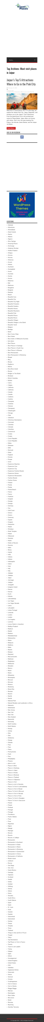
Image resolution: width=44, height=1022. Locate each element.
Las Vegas (11, 601)
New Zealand (12, 717)
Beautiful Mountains (14, 311)
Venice (10, 974)
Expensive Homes (13, 473)
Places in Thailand (13, 777)
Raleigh (10, 828)
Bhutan (10, 362)
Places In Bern (12, 765)
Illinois (10, 550)
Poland (10, 803)
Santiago (10, 872)
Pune (9, 819)
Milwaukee (11, 675)
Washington (11, 993)
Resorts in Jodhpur (13, 837)
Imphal (10, 552)
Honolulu (10, 538)
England (10, 455)
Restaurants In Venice (14, 854)
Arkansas (11, 260)
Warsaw (10, 991)
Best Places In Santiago (15, 345)
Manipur (10, 652)
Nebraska (11, 705)
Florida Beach (12, 489)
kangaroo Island (12, 587)
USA (9, 965)
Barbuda (10, 292)
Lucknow (10, 622)
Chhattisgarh (11, 410)
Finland (10, 482)
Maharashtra (11, 638)
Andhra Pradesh (12, 250)
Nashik (10, 696)
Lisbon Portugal (12, 610)
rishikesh (10, 861)
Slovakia (10, 895)
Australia (10, 274)
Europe (10, 459)
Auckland (10, 267)
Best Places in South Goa (15, 348)
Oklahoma (11, 738)
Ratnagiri (10, 830)
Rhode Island (12, 858)
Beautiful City (12, 299)
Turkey (10, 949)
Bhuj (9, 359)
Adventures (11, 227)
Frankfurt (10, 496)
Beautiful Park (12, 313)
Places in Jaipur (12, 770)
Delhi (9, 448)
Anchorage (11, 246)
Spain (9, 902)
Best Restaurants (13, 352)
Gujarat (10, 519)
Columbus (11, 429)
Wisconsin (11, 997)
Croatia (10, 434)
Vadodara (10, 967)
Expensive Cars (12, 466)
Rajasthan (11, 823)
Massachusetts (12, 656)
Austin (10, 271)
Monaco (10, 684)
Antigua (10, 253)
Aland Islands (12, 232)
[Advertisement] (22, 33)
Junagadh (11, 584)
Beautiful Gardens (13, 306)
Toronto (10, 944)
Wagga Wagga (12, 988)
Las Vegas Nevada (13, 603)
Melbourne (11, 663)
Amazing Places (13, 243)
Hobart (10, 533)
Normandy (11, 721)
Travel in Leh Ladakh (14, 946)
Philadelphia (11, 758)
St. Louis (10, 907)
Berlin (9, 332)
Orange (10, 740)
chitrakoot (11, 417)
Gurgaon (10, 522)
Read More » (11, 128)
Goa (9, 508)
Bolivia (10, 366)
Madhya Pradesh (13, 626)
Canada (10, 392)
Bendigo (10, 329)
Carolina (10, 399)
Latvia (9, 605)
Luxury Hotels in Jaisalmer (16, 624)
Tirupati (10, 935)
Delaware (10, 445)
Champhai (11, 401)
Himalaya (10, 529)
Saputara (10, 875)
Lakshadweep (12, 598)
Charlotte (10, 403)
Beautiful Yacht (12, 325)
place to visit (11, 763)
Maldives (10, 645)
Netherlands (11, 707)
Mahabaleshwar (12, 636)
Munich (10, 694)
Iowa (9, 566)
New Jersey (11, 710)
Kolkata (10, 596)
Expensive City (12, 468)
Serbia (10, 881)
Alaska (10, 234)
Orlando (10, 742)
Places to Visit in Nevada (15, 793)
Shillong (10, 886)
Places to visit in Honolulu (15, 784)
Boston (10, 371)
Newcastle (11, 719)
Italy (9, 568)
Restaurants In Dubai (14, 844)
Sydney (10, 921)
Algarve (10, 239)
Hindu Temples (12, 531)
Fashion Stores (12, 480)
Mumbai (10, 691)
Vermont (10, 977)
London (10, 615)
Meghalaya (11, 661)
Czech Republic (12, 438)
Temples (10, 926)
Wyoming (10, 1004)
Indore (10, 564)
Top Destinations (13, 939)
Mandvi (10, 649)
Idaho (9, 547)
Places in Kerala (13, 772)
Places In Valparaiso (14, 779)
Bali (9, 283)
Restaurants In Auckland (15, 842)
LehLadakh (11, 608)
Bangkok (10, 290)
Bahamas (11, 280)
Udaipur (10, 951)
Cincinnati (11, 422)
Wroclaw (10, 1002)
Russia (10, 863)
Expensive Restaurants (15, 475)
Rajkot (10, 826)
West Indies (11, 995)
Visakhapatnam (12, 981)
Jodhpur (10, 582)
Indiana (10, 557)
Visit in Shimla (12, 986)
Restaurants (11, 840)
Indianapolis (11, 561)
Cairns (10, 383)
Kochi (9, 594)
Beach (10, 294)
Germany (10, 506)
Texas (9, 928)
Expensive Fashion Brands (16, 471)
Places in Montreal (13, 775)
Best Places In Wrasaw (15, 350)
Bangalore (11, 287)
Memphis (10, 666)
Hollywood (11, 536)
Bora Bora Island (13, 369)
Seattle (10, 879)
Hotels (10, 540)
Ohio (9, 733)
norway (10, 731)
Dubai (9, 452)
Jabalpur (10, 573)
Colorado (10, 427)
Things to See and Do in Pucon (17, 933)
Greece (10, 513)
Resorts (10, 833)
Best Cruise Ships (13, 334)
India (9, 554)
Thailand (10, 930)
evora (9, 461)
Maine (9, 640)
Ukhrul (10, 956)
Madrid (10, 631)
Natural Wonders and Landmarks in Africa (20, 703)
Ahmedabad (11, 229)
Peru (9, 756)
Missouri (10, 680)
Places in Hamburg (13, 768)
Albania (10, 236)
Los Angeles (11, 619)
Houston (10, 545)
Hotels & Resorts (13, 543)
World (9, 1000)
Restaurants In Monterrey (15, 849)
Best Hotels (11, 336)
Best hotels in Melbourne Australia (18, 338)
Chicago (10, 413)
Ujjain (9, 953)
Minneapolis (11, 677)
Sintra (9, 893)
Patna (9, 749)
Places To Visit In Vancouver (16, 800)
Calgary (10, 385)
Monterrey (11, 687)
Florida (10, 485)
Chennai (10, 406)
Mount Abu (11, 689)
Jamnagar (11, 580)
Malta (9, 647)
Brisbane (10, 376)
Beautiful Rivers (12, 318)
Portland (10, 807)
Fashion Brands (12, 478)
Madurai (10, 633)
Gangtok (10, 499)
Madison (10, 629)
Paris (9, 745)
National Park (12, 700)
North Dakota (12, 726)
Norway (10, 728)
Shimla (10, 888)
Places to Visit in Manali (15, 789)
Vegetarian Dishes (13, 970)
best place (11, 341)
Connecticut (11, 431)
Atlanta (10, 264)
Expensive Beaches (14, 464)
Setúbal (10, 884)
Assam (10, 262)
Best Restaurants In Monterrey (17, 355)
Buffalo (10, 380)
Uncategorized (12, 958)
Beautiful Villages (13, 320)
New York (11, 712)
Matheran (10, 659)
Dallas (10, 443)
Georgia (10, 501)
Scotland (10, 877)
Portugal (10, 810)
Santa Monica (12, 870)
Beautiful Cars (12, 297)
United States (12, 963)
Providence (11, 814)
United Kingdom (12, 960)
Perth (9, 754)
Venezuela (11, 972)
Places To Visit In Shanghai (16, 798)
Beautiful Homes (13, 308)
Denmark (10, 450)
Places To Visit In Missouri (16, 791)
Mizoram (10, 682)
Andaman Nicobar (13, 248)
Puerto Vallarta (12, 816)
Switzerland (11, 916)
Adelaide (10, 225)
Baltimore (11, 285)
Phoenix (10, 761)
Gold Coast (11, 510)
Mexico (10, 668)
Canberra (10, 397)
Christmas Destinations (15, 420)
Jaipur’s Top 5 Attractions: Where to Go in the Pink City (21, 82)
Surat (9, 909)
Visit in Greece (12, 984)
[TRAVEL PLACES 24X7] (22, 8)
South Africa (11, 898)
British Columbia (13, 378)
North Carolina (12, 724)
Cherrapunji (11, 408)
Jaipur (9, 577)
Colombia (10, 424)
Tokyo (9, 937)
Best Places (11, 343)
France (10, 492)
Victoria (10, 979)
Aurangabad (11, 269)
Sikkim (10, 891)
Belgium (10, 327)
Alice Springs (12, 241)
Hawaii (10, 526)
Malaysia (10, 642)
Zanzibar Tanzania (13, 1007)
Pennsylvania (12, 752)
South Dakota (12, 900)
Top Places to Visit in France (16, 942)
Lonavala (10, 612)
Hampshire (11, 524)
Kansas (10, 589)
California (10, 387)
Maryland (10, 654)
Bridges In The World (14, 373)
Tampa (10, 923)
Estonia (10, 457)
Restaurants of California (15, 856)
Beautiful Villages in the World (17, 322)
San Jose (11, 868)
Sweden (10, 912)
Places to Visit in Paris (14, 796)
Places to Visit (12, 782)
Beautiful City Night (13, 301)
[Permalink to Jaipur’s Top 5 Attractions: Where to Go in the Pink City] (22, 109)
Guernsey (11, 517)
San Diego (11, 865)
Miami (9, 670)
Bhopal (10, 357)
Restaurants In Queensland (16, 851)
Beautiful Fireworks (13, 304)
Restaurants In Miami (14, 847)
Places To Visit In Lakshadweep (17, 786)
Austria (10, 276)
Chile (9, 415)
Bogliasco (11, 364)
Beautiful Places (13, 315)
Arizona (10, 255)
